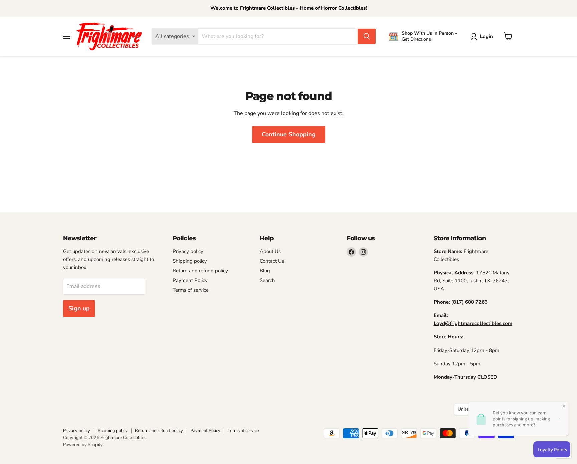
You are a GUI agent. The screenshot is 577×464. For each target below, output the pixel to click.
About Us (270, 251)
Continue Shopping (289, 134)
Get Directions (416, 39)
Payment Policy (190, 280)
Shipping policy (190, 261)
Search (267, 280)
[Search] (367, 36)
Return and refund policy (200, 270)
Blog (265, 270)
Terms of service (191, 290)
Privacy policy (188, 251)
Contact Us (272, 261)
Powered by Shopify (83, 445)
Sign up (79, 308)
